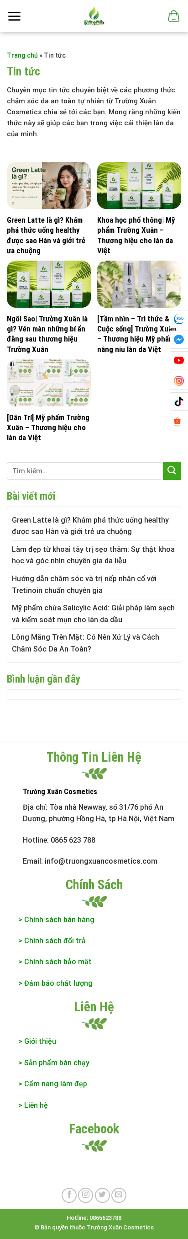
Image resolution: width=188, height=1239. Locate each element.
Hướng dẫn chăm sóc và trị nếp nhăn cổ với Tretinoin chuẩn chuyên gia (84, 584)
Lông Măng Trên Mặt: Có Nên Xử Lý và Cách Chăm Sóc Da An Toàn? (85, 643)
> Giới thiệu (37, 1041)
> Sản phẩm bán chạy (53, 1062)
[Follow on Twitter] (102, 1195)
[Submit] (172, 471)
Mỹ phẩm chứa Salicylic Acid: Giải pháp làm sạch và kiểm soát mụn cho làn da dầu (93, 613)
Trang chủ (22, 55)
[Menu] (14, 16)
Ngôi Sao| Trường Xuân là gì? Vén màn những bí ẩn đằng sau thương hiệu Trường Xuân (47, 333)
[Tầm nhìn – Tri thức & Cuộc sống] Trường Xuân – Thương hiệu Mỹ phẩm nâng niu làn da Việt (136, 333)
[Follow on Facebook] (69, 1195)
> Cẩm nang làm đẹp (52, 1083)
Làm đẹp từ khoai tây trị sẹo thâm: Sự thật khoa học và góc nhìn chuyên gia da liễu (93, 555)
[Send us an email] (118, 1195)
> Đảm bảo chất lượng (56, 983)
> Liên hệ (33, 1105)
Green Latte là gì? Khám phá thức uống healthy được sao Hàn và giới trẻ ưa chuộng (46, 235)
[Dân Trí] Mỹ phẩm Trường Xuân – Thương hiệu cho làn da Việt (48, 427)
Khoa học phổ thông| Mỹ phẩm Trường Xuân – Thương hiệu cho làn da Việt (136, 235)
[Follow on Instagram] (85, 1195)
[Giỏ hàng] (173, 16)
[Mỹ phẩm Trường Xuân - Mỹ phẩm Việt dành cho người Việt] (93, 16)
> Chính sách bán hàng (56, 919)
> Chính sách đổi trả (52, 940)
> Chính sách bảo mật (55, 961)
